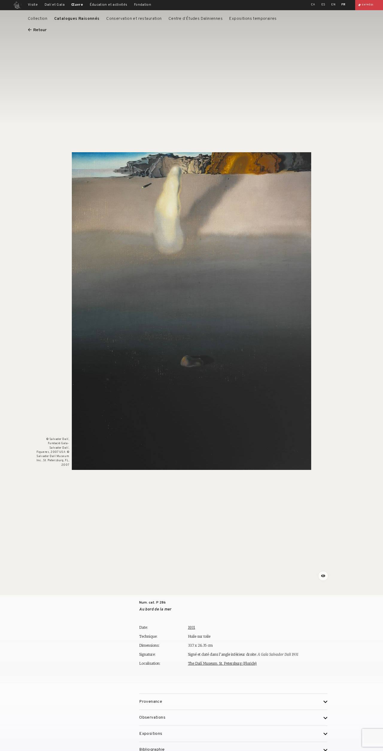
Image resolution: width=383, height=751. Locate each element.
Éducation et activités (108, 5)
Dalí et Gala (55, 5)
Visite (33, 5)
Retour (40, 30)
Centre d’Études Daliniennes (195, 18)
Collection (37, 18)
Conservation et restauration (134, 18)
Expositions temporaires (252, 18)
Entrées (367, 4)
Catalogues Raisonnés (77, 18)
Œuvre (77, 5)
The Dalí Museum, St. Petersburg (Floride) (222, 663)
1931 (191, 627)
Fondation (142, 5)
